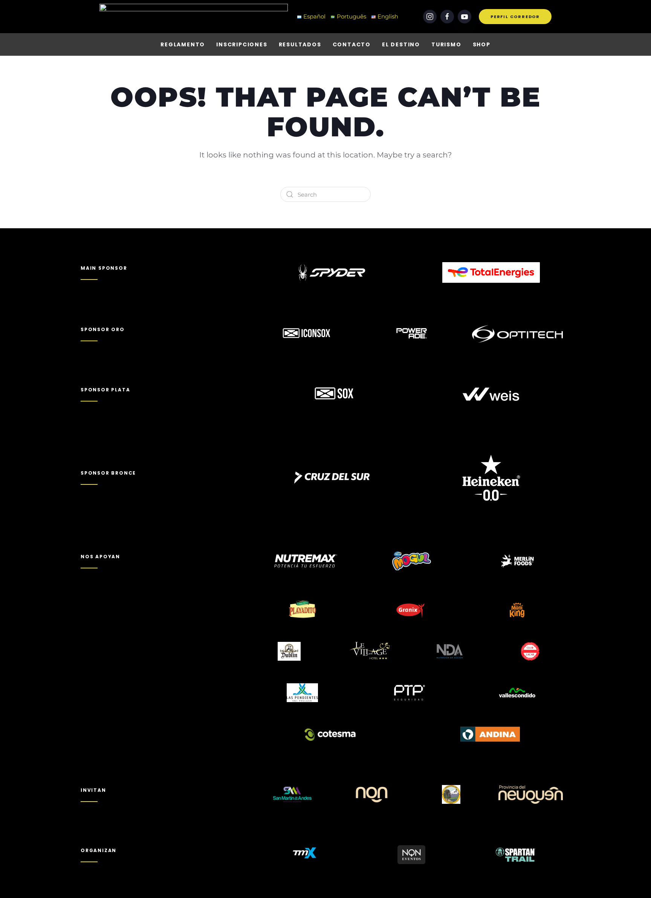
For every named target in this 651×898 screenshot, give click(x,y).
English (387, 16)
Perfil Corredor (515, 17)
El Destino (401, 44)
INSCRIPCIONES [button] (241, 44)
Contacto (352, 44)
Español (314, 16)
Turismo (446, 44)
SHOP (482, 44)
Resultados (300, 44)
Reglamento (182, 44)
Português (351, 16)
